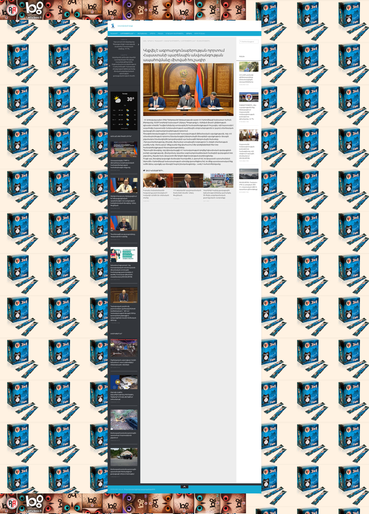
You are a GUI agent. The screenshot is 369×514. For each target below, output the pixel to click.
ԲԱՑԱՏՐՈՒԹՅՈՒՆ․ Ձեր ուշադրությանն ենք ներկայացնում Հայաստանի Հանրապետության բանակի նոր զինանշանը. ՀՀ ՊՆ (247, 112)
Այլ (144, 41)
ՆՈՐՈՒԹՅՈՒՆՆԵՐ (127, 33)
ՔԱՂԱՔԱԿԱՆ (142, 33)
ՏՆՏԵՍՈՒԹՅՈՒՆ (203, 41)
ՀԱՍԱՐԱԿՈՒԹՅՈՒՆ (172, 41)
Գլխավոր (114, 33)
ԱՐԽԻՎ (189, 33)
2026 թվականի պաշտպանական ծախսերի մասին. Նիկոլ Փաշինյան (187, 192)
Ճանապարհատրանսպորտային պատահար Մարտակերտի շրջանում (123, 435)
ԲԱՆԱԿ (160, 33)
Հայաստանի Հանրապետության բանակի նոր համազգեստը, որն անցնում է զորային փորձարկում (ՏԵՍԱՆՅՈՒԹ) (246, 151)
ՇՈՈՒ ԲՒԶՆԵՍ (199, 33)
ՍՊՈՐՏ (152, 33)
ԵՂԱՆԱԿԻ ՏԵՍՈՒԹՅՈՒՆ (175, 33)
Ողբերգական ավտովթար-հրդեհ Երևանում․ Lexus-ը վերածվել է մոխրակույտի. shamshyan (123, 362)
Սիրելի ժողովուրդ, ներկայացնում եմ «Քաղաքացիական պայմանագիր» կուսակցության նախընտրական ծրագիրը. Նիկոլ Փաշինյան (124, 200)
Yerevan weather (124, 128)
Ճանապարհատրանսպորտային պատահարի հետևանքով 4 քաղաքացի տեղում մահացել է (123, 471)
